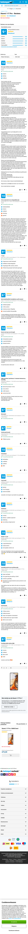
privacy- (10, 918)
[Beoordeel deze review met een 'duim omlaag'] (24, 190)
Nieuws (10, 859)
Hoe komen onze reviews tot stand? (9, 46)
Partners (15, 859)
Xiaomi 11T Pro (4, 11)
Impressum (12, 860)
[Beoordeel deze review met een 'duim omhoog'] (20, 190)
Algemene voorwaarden (10, 861)
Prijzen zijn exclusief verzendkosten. (16, 854)
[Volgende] (26, 667)
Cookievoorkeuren (18, 860)
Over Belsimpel (5, 859)
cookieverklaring (17, 918)
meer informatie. (18, 856)
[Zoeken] (26, 5)
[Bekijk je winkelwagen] (26, 2)
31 (10, 667)
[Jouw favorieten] (23, 2)
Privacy (7, 860)
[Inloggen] (20, 2)
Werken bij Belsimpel (22, 859)
